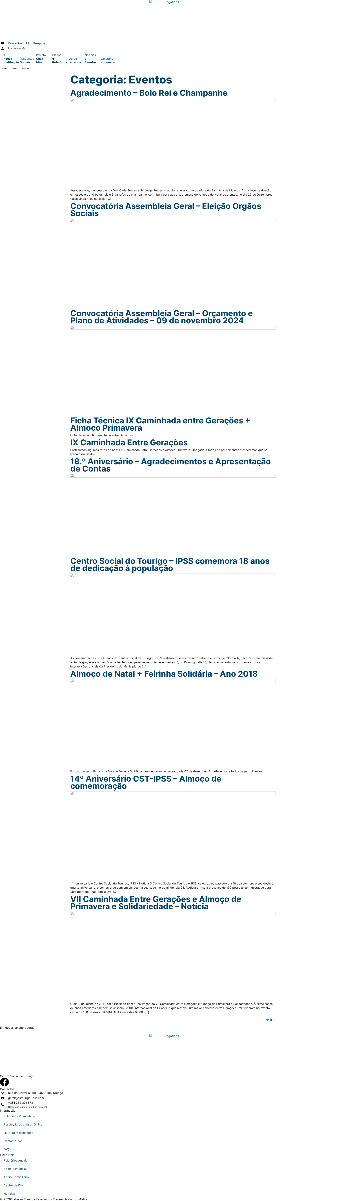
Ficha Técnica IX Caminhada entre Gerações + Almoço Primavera (160, 424)
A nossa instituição (10, 58)
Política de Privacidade (19, 1116)
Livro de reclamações (18, 1132)
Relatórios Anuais (15, 1160)
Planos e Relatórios (58, 58)
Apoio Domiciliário (16, 1177)
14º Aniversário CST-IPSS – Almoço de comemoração (145, 782)
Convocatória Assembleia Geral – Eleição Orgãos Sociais (165, 209)
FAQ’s (7, 1149)
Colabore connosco (107, 60)
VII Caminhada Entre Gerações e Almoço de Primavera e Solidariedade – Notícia (155, 902)
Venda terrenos (74, 60)
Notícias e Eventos (90, 58)
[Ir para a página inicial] (173, 20)
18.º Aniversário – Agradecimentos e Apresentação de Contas (170, 465)
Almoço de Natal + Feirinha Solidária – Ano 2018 (164, 674)
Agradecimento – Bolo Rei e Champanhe (149, 93)
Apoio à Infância (15, 1169)
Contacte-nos (13, 1141)
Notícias (9, 1193)
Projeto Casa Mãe (41, 58)
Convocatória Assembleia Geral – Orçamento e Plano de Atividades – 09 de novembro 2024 (161, 316)
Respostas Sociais (26, 60)
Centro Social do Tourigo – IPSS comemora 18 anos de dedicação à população (170, 564)
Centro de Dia (13, 1185)
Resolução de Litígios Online (23, 1124)
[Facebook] (4, 1082)
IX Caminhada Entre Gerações (129, 442)
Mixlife (82, 1199)
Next (271, 1020)
